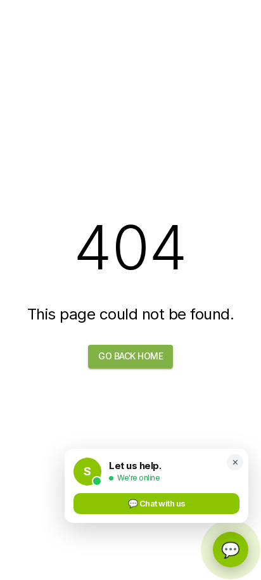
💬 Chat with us (157, 503)
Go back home (130, 356)
